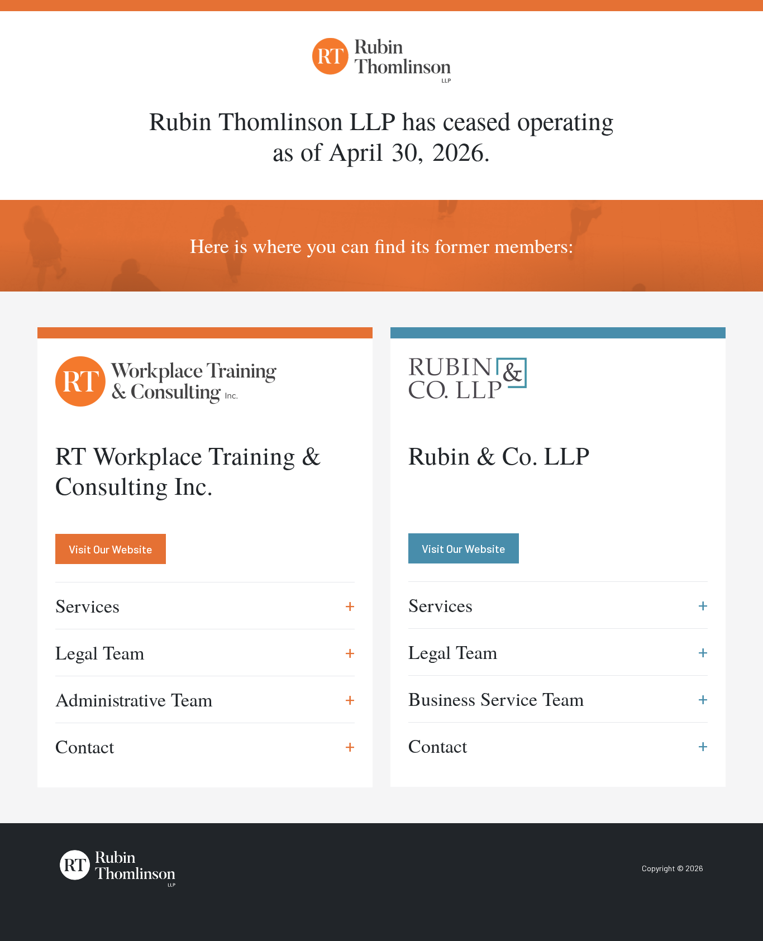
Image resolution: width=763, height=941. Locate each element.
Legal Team (205, 652)
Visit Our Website (110, 549)
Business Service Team (558, 698)
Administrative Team (205, 699)
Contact (205, 746)
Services (205, 605)
